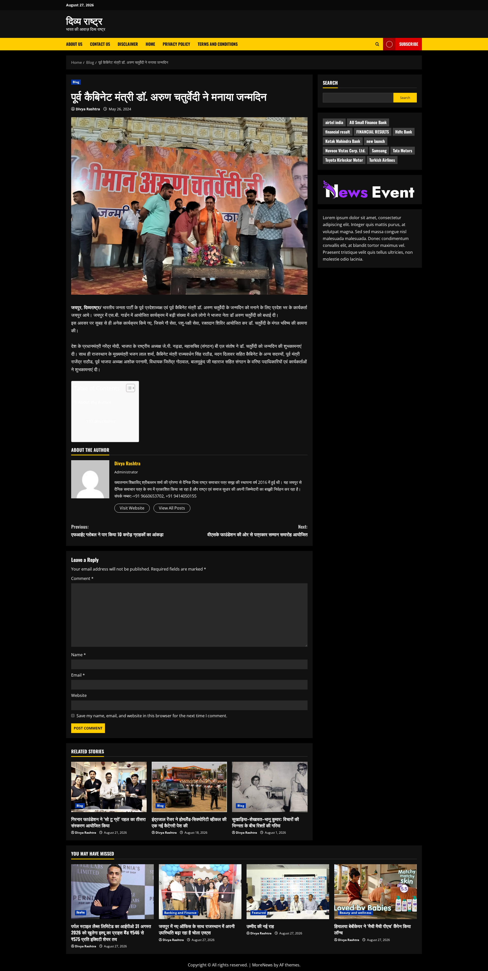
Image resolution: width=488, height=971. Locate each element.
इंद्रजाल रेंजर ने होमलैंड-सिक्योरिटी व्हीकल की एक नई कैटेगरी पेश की (189, 822)
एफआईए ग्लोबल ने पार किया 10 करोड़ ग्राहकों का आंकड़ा (117, 530)
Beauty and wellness (355, 912)
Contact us (100, 44)
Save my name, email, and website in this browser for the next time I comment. (152, 716)
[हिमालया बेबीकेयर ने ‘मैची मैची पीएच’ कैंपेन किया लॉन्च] (375, 891)
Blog (76, 82)
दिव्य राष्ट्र (84, 20)
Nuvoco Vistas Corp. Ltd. (345, 151)
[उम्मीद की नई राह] (288, 891)
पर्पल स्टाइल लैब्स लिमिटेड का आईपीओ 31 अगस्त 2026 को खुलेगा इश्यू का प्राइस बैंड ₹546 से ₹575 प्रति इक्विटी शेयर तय (111, 932)
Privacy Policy (176, 44)
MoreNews (262, 965)
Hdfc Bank (403, 132)
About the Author (95, 402)
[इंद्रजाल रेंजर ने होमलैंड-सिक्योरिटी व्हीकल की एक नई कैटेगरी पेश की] (189, 787)
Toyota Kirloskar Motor (344, 160)
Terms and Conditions (218, 44)
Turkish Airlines (382, 160)
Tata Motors (402, 151)
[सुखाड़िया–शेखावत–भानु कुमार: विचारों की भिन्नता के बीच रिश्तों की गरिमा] (270, 787)
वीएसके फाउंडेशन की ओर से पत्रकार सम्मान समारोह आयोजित (257, 530)
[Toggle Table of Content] (128, 388)
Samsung (379, 151)
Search (330, 83)
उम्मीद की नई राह (260, 926)
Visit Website (132, 508)
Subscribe (408, 44)
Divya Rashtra (88, 109)
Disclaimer (128, 44)
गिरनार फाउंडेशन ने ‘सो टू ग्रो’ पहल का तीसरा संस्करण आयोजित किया (108, 822)
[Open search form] (377, 44)
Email (78, 675)
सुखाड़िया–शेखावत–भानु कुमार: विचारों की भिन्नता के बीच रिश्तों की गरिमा (265, 822)
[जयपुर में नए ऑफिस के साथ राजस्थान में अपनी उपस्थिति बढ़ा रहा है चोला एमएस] (200, 891)
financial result (337, 132)
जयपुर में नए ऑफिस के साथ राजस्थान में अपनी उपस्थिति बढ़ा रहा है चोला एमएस (197, 929)
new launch (376, 141)
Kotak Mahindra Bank (342, 141)
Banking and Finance (180, 912)
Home (150, 44)
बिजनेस (81, 912)
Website (79, 695)
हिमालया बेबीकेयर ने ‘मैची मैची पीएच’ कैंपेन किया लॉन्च (372, 929)
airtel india (334, 122)
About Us (74, 44)
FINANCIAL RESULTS (372, 132)
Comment (82, 578)
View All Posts (172, 508)
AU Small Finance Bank (368, 122)
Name (78, 655)
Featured (259, 912)
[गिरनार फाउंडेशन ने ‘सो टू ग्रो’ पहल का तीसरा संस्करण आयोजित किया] (109, 787)
